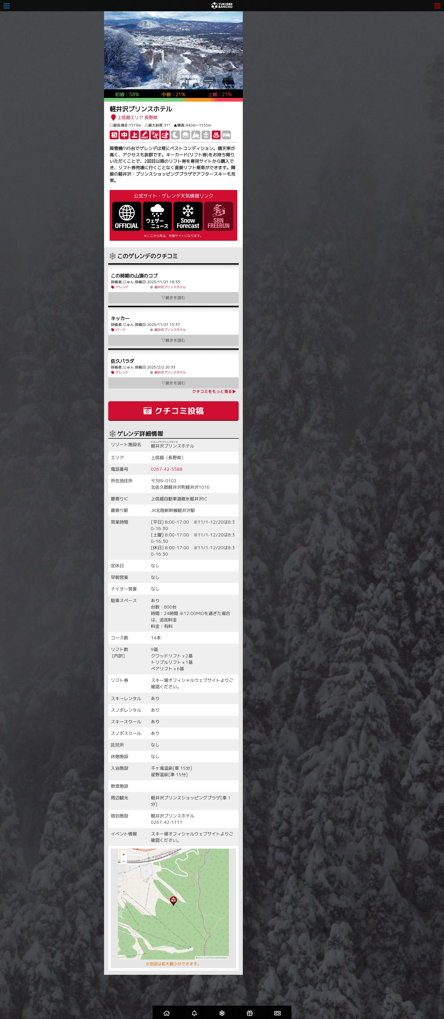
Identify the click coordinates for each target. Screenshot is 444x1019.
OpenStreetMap (206, 957)
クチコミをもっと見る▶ (214, 391)
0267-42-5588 (166, 469)
